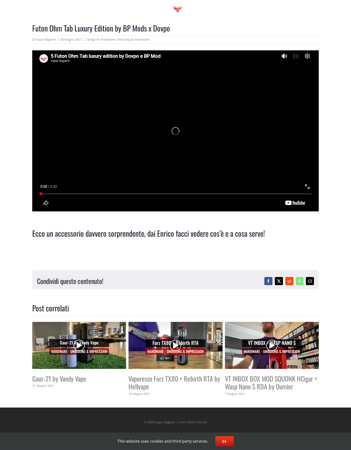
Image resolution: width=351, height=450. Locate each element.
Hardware (108, 39)
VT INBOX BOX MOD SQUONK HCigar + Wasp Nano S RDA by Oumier (271, 383)
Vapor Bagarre (46, 39)
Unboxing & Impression (133, 39)
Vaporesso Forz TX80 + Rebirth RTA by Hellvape (174, 383)
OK (224, 441)
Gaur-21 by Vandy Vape (59, 378)
